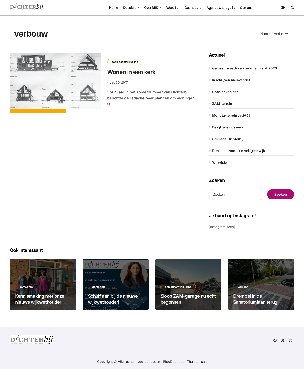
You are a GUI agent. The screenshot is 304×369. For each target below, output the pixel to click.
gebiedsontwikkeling (124, 61)
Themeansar (196, 361)
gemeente (26, 286)
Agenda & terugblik (221, 8)
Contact (246, 8)
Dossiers (129, 8)
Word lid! (173, 8)
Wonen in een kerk (131, 71)
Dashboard (193, 8)
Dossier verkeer (225, 92)
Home (113, 8)
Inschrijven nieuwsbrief (231, 80)
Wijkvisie (219, 162)
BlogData (170, 361)
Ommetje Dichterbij (227, 139)
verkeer (243, 286)
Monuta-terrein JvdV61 (231, 115)
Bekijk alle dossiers (227, 127)
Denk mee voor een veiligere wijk (238, 151)
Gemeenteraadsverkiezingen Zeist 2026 (244, 68)
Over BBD (151, 8)
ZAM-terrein (222, 104)
